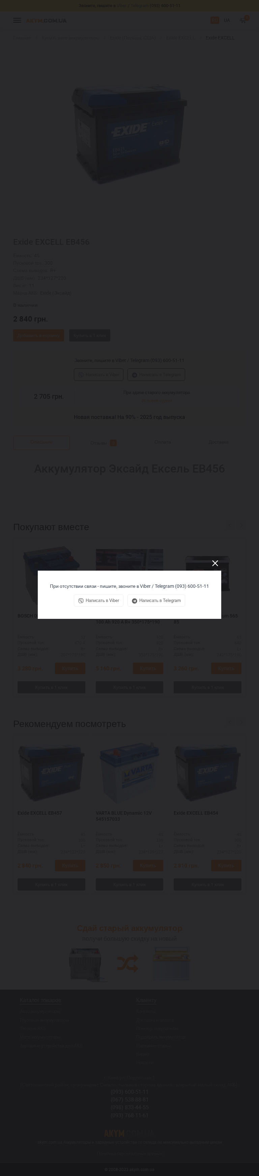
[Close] (215, 563)
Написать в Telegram (160, 600)
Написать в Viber (102, 600)
